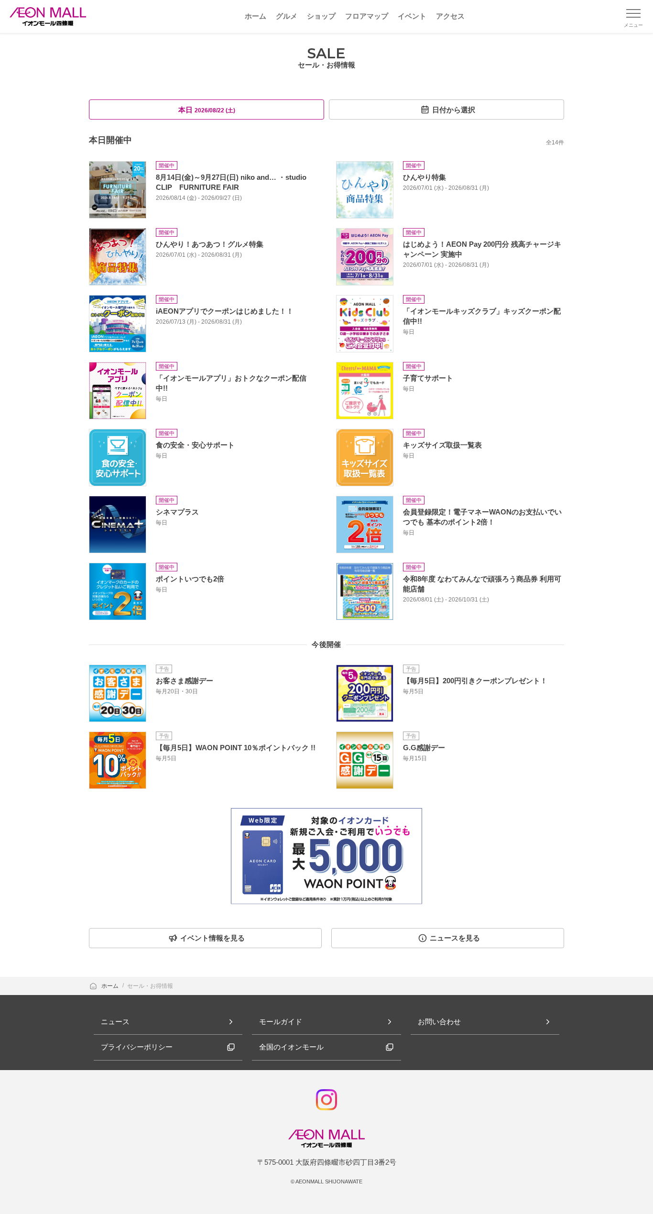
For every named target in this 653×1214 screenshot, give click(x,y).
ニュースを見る (455, 938)
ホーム (110, 986)
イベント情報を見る (212, 938)
